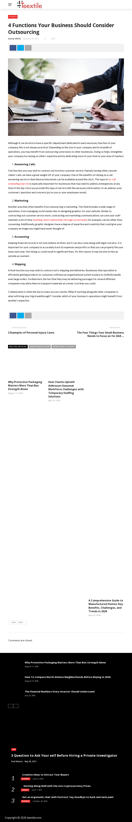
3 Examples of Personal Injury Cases (31, 332)
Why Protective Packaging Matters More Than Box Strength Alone (25, 385)
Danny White (14, 38)
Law (13, 749)
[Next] (16, 706)
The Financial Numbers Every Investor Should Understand (59, 691)
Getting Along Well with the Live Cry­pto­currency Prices (56, 785)
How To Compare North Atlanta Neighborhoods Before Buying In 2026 (68, 677)
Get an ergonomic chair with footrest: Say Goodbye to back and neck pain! (67, 797)
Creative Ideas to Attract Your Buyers (45, 774)
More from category (64, 346)
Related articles (17, 346)
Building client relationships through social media (60, 219)
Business (13, 16)
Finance (25, 790)
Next (21, 622)
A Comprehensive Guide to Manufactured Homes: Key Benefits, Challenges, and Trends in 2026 (106, 606)
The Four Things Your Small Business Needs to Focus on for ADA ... (100, 334)
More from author (39, 346)
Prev (13, 622)
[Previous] (10, 706)
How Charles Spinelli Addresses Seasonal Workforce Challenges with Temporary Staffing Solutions (66, 389)
